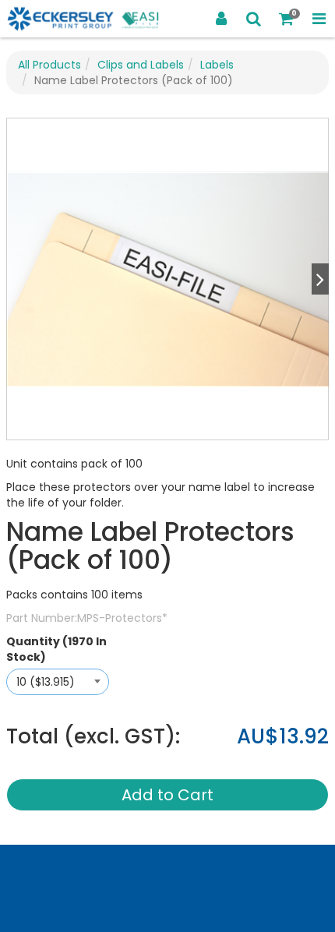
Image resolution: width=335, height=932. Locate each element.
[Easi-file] (83, 19)
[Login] (221, 18)
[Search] (254, 18)
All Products (49, 64)
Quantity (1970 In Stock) (56, 649)
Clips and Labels (140, 64)
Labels (217, 64)
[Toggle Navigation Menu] (318, 18)
